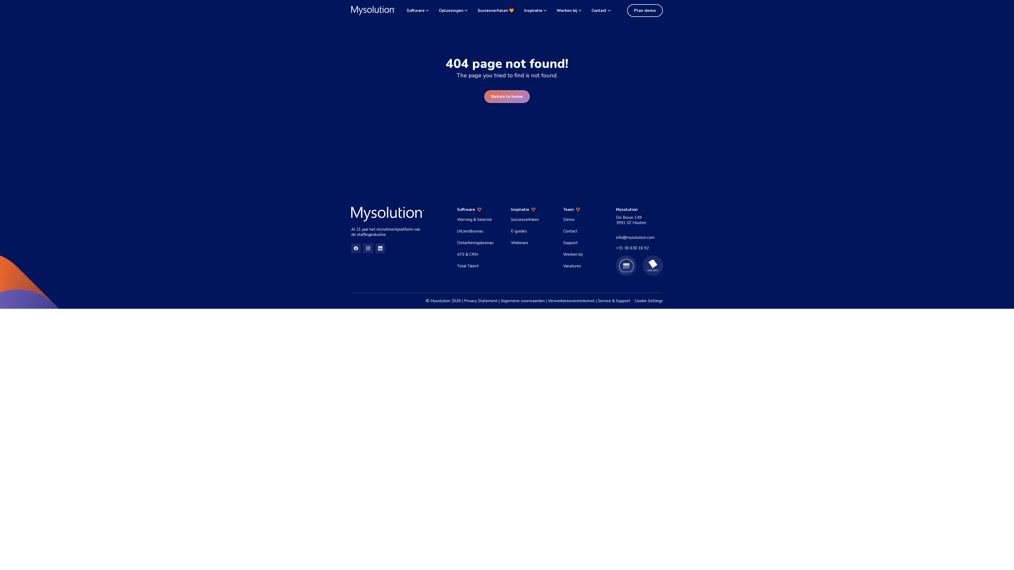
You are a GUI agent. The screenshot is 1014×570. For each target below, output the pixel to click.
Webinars (519, 242)
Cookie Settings (649, 300)
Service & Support (614, 300)
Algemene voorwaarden (523, 300)
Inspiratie (533, 10)
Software (416, 10)
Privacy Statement (480, 300)
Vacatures (572, 266)
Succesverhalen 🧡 (496, 10)
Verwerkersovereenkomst (571, 300)
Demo (569, 219)
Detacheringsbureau (475, 242)
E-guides (519, 231)
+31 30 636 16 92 (632, 248)
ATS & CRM (467, 254)
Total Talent (468, 266)
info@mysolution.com (635, 237)
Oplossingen (451, 10)
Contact (599, 10)
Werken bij (567, 10)
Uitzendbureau (470, 231)
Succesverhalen (525, 219)
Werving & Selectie (474, 219)
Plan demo (645, 10)
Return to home (507, 96)
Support (570, 242)
